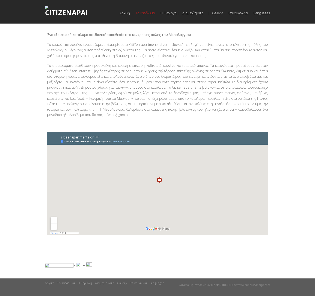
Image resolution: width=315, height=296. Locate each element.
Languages (261, 13)
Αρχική (125, 13)
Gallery (217, 13)
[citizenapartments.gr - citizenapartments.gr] (66, 12)
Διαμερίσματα (192, 13)
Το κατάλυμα (145, 13)
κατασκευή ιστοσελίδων (194, 285)
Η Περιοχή (168, 13)
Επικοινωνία (238, 13)
